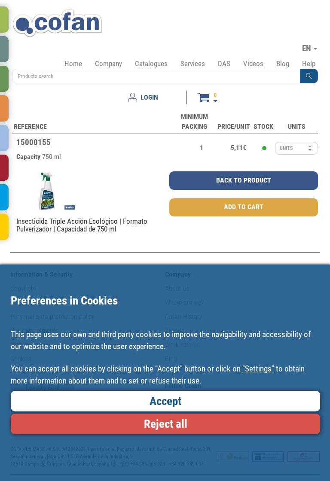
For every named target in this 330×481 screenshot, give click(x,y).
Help (308, 63)
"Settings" (258, 369)
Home (73, 63)
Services (192, 63)
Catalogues (151, 63)
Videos (253, 63)
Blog (282, 63)
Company (108, 63)
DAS (224, 63)
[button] (309, 76)
